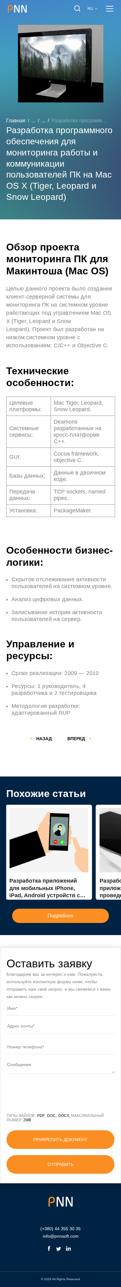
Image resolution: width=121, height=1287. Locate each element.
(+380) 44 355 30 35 (60, 1228)
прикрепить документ (60, 1139)
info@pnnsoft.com (60, 1236)
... (33, 120)
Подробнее (60, 915)
